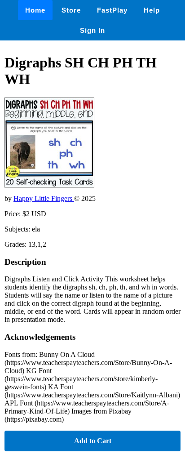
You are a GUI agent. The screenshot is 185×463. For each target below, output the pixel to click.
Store (71, 10)
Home (35, 10)
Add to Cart (92, 441)
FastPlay (112, 10)
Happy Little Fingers (43, 198)
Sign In (92, 30)
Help (152, 10)
